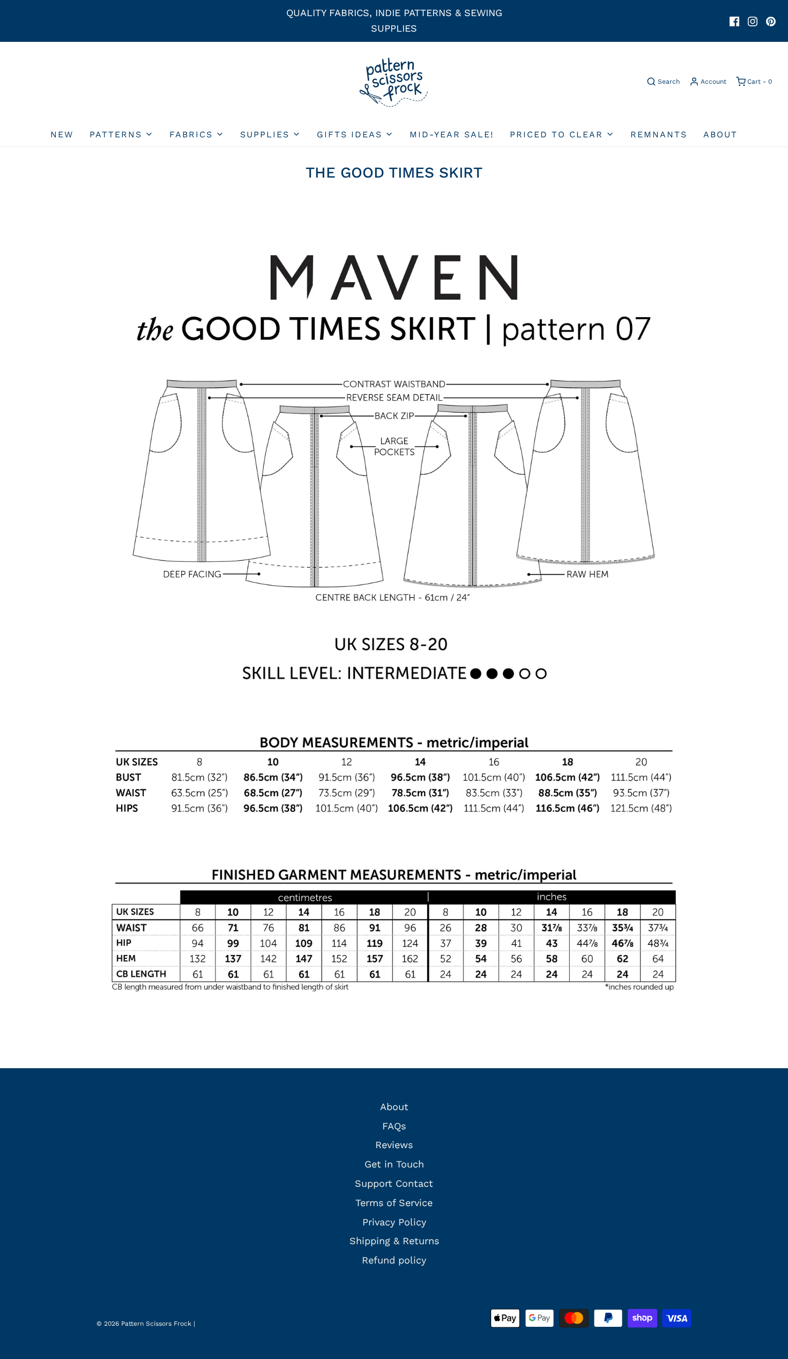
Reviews (394, 1144)
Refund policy (394, 1260)
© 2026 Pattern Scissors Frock (143, 1323)
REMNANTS (658, 134)
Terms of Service (394, 1202)
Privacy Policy (394, 1222)
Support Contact (394, 1183)
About (720, 134)
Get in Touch (394, 1164)
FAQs (394, 1126)
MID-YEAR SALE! (452, 134)
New (61, 134)
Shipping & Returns (394, 1240)
